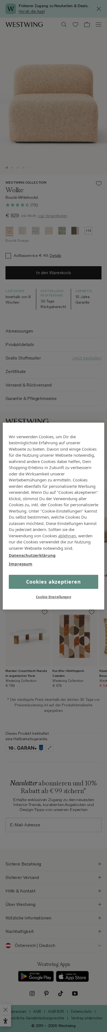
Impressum (20, 564)
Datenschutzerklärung (32, 555)
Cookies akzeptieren (53, 581)
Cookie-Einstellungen (53, 597)
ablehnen (67, 535)
